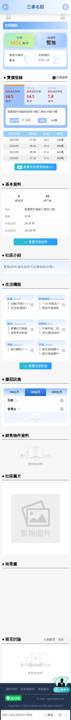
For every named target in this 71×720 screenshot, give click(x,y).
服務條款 (43, 689)
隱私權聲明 (28, 689)
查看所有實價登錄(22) (38, 167)
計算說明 (61, 77)
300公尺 (14, 392)
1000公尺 (56, 392)
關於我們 (11, 689)
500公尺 (35, 392)
